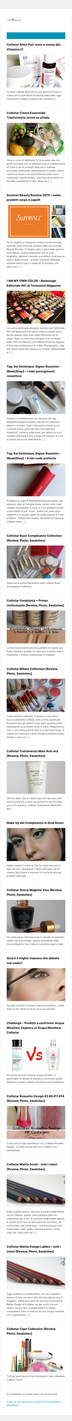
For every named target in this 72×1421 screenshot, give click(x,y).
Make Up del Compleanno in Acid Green (35, 823)
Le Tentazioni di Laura (36, 19)
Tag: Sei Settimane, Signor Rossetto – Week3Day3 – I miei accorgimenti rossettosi (34, 371)
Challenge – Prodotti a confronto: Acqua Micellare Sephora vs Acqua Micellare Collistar (35, 1027)
